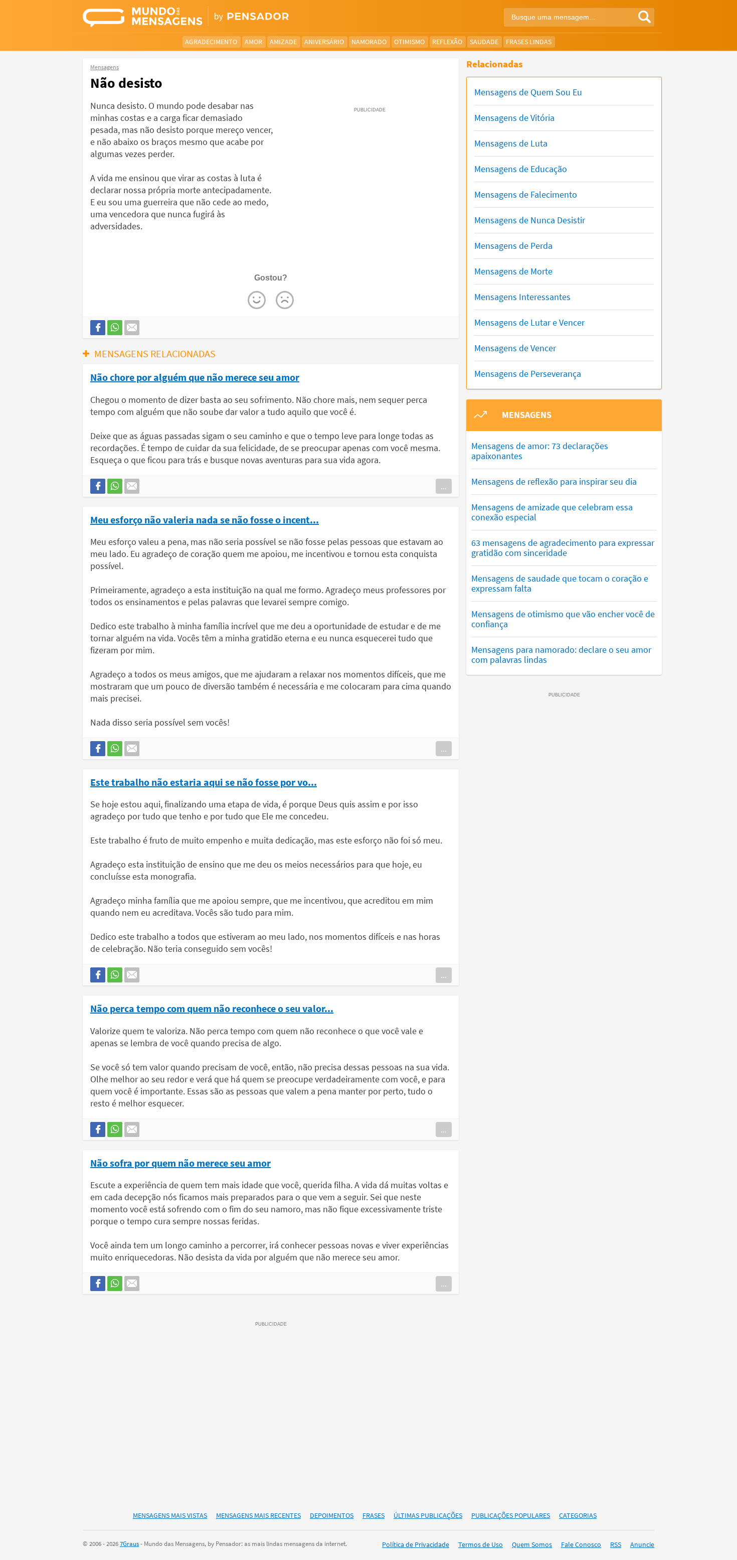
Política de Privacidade (415, 1544)
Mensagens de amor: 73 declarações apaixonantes (539, 451)
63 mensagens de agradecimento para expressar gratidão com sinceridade (562, 547)
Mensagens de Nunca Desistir (529, 220)
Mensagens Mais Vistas (170, 1515)
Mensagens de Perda (513, 245)
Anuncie (642, 1544)
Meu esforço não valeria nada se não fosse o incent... (204, 519)
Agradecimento (211, 41)
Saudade (484, 41)
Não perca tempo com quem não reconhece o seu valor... (211, 1008)
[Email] (131, 327)
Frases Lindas (528, 41)
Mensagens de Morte (513, 271)
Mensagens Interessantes (522, 297)
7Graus (129, 1543)
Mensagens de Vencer (515, 348)
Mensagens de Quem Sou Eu (528, 92)
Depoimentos (331, 1515)
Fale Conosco (581, 1544)
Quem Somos (532, 1544)
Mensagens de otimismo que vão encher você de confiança (563, 619)
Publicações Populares (510, 1515)
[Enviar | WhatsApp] (114, 327)
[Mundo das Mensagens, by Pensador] (222, 18)
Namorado (369, 41)
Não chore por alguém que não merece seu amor (194, 377)
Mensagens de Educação (520, 169)
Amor (253, 41)
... (444, 486)
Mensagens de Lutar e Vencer (529, 322)
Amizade (283, 41)
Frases (373, 1515)
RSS (615, 1544)
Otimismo (409, 41)
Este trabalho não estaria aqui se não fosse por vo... (203, 782)
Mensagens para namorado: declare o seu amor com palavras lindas (561, 654)
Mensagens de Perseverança (527, 373)
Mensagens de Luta (510, 143)
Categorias (578, 1515)
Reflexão (447, 41)
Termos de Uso (480, 1544)
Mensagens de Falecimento (525, 194)
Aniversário (324, 41)
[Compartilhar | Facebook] (97, 327)
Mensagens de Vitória (514, 117)
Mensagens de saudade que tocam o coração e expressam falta (559, 583)
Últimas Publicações (428, 1515)
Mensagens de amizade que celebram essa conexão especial (552, 512)
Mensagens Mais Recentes (258, 1515)
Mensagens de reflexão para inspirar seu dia (554, 481)
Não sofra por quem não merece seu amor (180, 1163)
